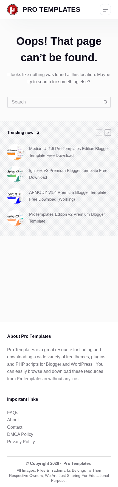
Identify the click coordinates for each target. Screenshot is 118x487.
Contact (14, 427)
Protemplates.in (32, 378)
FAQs (12, 412)
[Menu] (105, 9)
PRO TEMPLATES (51, 9)
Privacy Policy (21, 441)
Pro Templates (77, 463)
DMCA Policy (20, 434)
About (13, 419)
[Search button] (105, 102)
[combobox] (54, 102)
